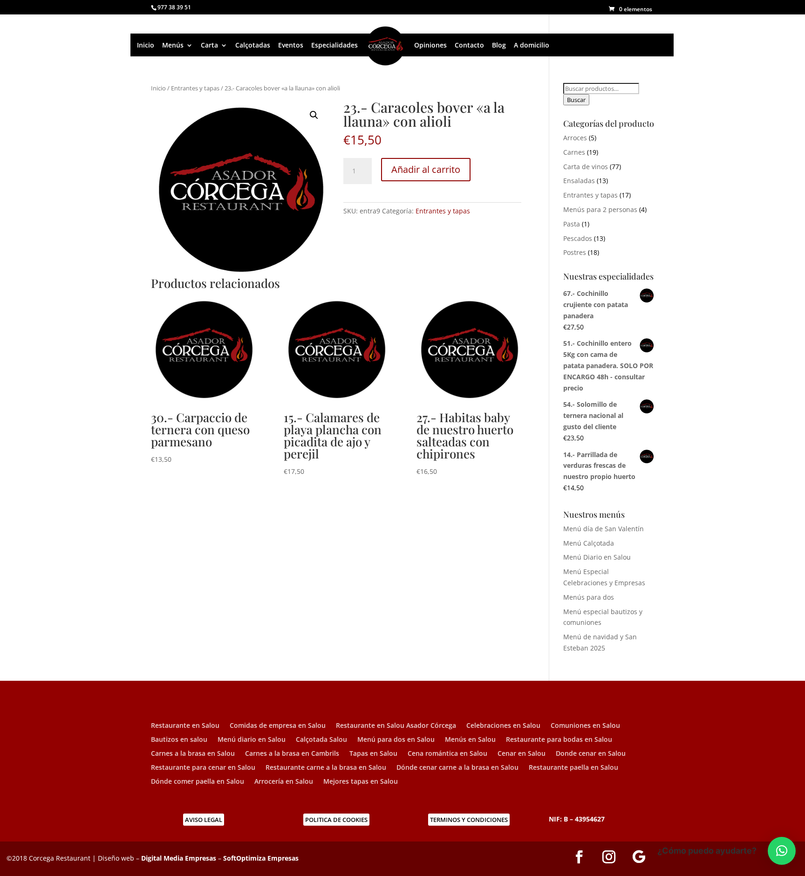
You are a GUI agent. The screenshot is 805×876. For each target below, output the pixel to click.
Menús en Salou (470, 740)
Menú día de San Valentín (603, 528)
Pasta (571, 223)
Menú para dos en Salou (396, 740)
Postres (574, 252)
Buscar (576, 100)
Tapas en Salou (373, 754)
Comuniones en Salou (585, 726)
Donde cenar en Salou (591, 754)
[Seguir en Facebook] (579, 857)
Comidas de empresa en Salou (278, 726)
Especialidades (334, 45)
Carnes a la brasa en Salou (193, 754)
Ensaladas (579, 180)
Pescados (577, 238)
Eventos (290, 45)
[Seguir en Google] (639, 857)
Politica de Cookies (336, 819)
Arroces (575, 137)
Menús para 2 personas (600, 209)
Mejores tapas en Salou (360, 782)
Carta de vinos (585, 166)
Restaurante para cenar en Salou (203, 768)
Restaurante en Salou (185, 726)
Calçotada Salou (321, 740)
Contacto (469, 45)
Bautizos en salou (179, 740)
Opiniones (430, 45)
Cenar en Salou (522, 754)
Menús (173, 45)
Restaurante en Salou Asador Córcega (396, 726)
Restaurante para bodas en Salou (559, 740)
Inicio (145, 45)
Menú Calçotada (588, 543)
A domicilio (531, 45)
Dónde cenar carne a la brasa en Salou (457, 768)
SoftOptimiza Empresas (261, 858)
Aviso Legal (203, 819)
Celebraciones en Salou (503, 726)
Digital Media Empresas (178, 858)
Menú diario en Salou (252, 740)
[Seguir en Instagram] (609, 857)
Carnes (574, 152)
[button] (314, 115)
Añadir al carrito (425, 169)
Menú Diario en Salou (597, 557)
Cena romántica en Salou (447, 754)
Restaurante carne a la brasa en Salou (326, 768)
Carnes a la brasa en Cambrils (292, 754)
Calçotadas (252, 45)
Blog (499, 45)
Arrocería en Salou (283, 782)
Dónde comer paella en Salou (197, 782)
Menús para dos (588, 597)
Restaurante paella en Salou (573, 768)
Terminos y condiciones (469, 819)
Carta (209, 45)
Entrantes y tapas (195, 88)
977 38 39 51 (174, 7)
